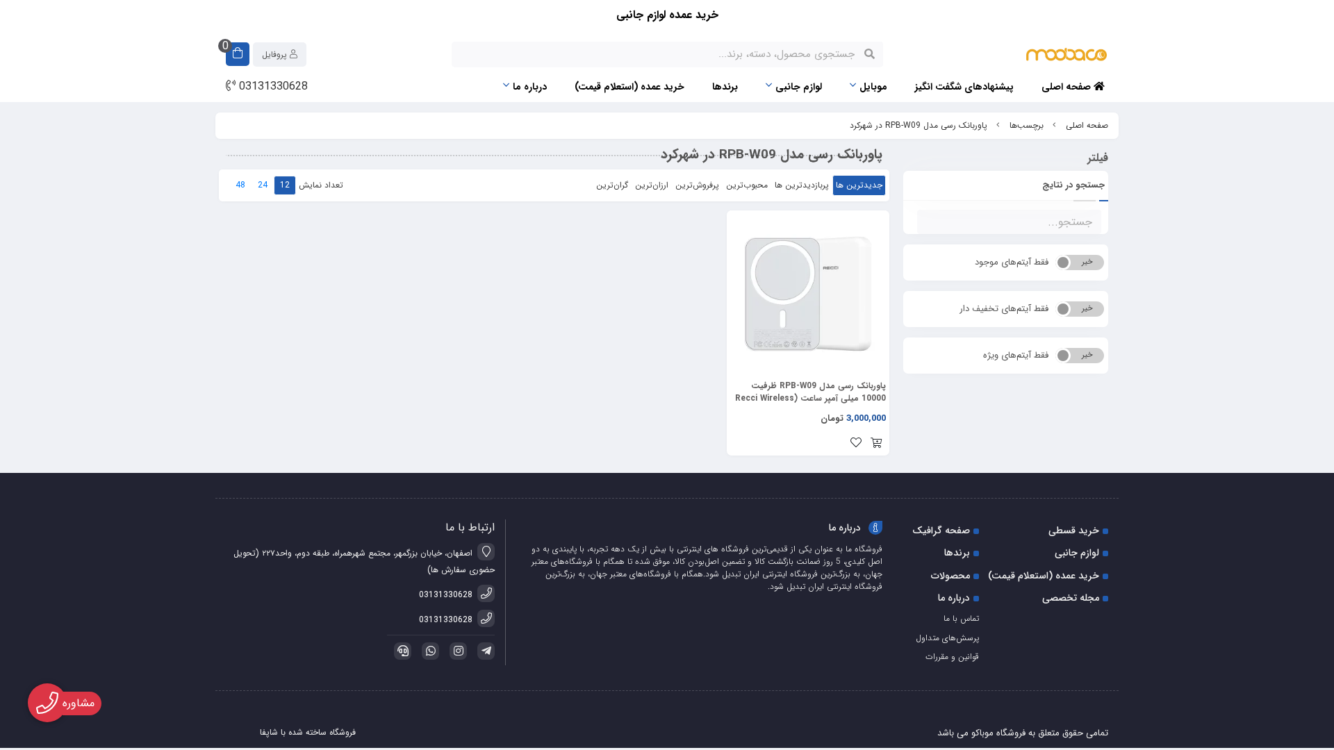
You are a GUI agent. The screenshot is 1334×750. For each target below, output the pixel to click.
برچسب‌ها (1027, 125)
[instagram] (456, 651)
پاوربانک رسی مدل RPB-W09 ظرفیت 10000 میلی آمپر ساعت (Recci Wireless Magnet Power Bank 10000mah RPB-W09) (810, 392)
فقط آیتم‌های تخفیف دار (1004, 308)
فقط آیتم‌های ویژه (1015, 355)
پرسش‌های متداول (947, 637)
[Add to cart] (876, 444)
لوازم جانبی (798, 86)
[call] (400, 651)
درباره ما (530, 86)
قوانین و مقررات (952, 656)
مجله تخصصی (1070, 598)
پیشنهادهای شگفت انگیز (964, 86)
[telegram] (483, 651)
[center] (869, 54)
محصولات (950, 575)
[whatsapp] (428, 651)
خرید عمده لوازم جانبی (667, 15)
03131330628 (272, 86)
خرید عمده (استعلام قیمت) (629, 86)
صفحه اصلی (1067, 86)
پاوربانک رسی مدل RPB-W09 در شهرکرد (918, 125)
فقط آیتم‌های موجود (1011, 262)
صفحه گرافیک (941, 530)
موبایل (873, 86)
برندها (725, 86)
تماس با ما (961, 618)
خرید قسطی (1073, 530)
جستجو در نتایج (1073, 185)
